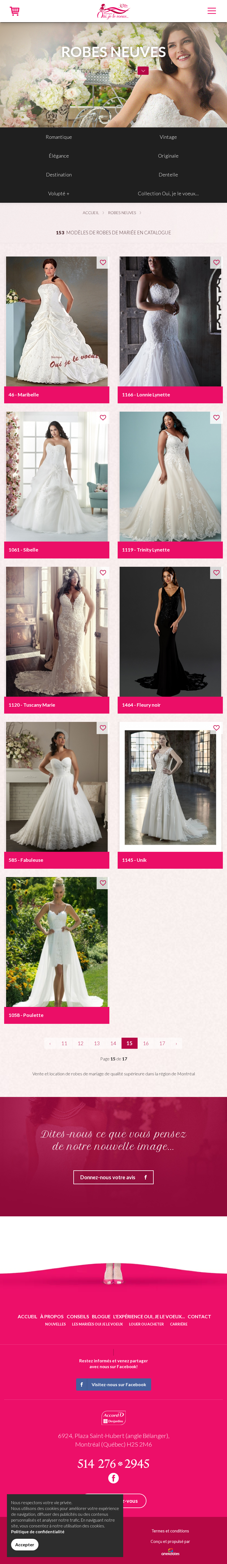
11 (64, 1043)
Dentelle (168, 174)
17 (162, 1043)
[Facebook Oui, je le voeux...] (113, 1478)
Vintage (168, 137)
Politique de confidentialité (38, 1531)
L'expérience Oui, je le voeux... (149, 1316)
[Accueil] (113, 10)
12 (81, 1043)
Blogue (101, 1316)
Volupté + (58, 193)
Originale (168, 156)
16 (146, 1043)
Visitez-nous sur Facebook (119, 1384)
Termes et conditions (170, 1531)
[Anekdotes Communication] (170, 1549)
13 (97, 1043)
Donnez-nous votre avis (107, 1177)
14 (113, 1043)
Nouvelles (55, 1324)
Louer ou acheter (146, 1324)
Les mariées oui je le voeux (97, 1324)
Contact (199, 1316)
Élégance (59, 156)
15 (130, 1043)
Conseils (78, 1316)
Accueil (91, 212)
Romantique (59, 137)
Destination (59, 174)
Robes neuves (122, 212)
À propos (52, 1316)
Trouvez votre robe (106, 70)
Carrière (178, 1324)
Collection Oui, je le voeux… (168, 193)
